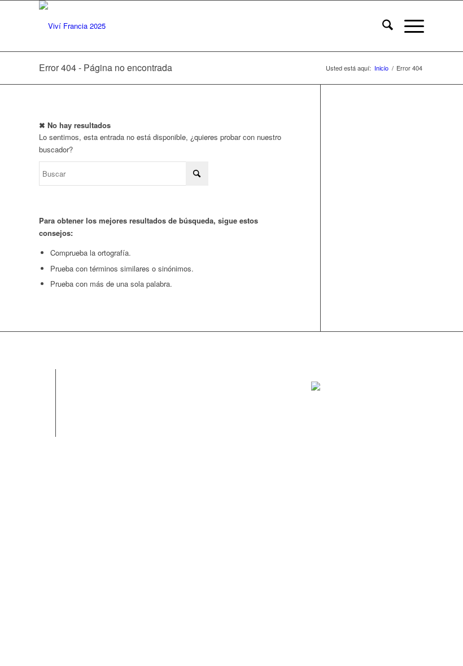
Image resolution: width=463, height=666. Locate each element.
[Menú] (408, 26)
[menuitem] (382, 26)
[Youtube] (47, 428)
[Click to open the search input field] (382, 26)
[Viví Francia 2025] (72, 26)
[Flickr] (47, 411)
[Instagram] (47, 394)
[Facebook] (47, 377)
